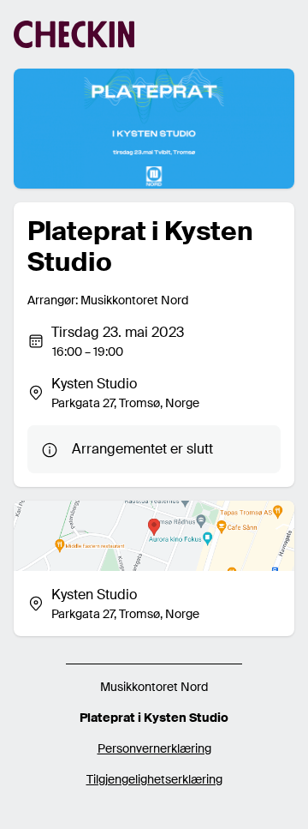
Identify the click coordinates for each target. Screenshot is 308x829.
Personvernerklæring (154, 748)
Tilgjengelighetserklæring (154, 779)
